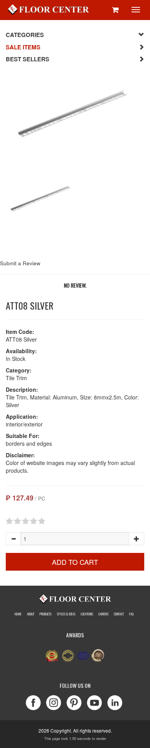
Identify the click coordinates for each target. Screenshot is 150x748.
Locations (87, 614)
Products (46, 614)
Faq (131, 614)
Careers (103, 614)
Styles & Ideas (66, 614)
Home (18, 614)
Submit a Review (20, 263)
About (30, 614)
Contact (119, 614)
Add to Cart (75, 562)
